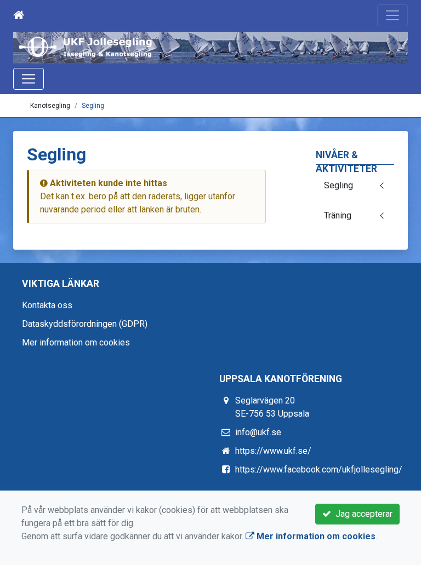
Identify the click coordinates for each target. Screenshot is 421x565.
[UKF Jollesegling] (210, 48)
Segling (93, 105)
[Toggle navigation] (392, 15)
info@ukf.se (258, 432)
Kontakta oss (47, 305)
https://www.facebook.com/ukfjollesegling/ (318, 469)
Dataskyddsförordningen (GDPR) (84, 324)
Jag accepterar (361, 514)
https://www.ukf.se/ (273, 451)
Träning (337, 215)
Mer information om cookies (76, 342)
